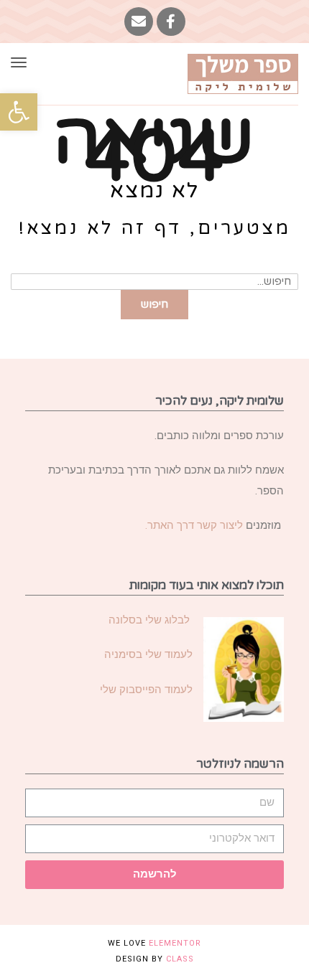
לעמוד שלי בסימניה (148, 654)
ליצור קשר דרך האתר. (194, 525)
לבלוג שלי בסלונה (151, 619)
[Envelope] (138, 21)
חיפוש (154, 304)
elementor (175, 943)
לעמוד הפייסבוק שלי (146, 689)
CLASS (180, 959)
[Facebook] (171, 21)
